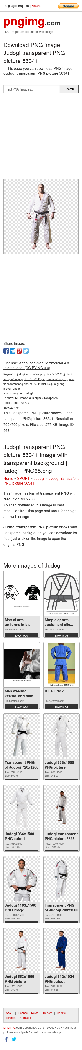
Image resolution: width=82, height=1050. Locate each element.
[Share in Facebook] (6, 351)
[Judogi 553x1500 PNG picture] (21, 950)
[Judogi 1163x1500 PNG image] (21, 879)
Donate (47, 1013)
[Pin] (19, 351)
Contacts (25, 1017)
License (23, 1013)
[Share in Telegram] (12, 351)
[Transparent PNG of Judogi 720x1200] (22, 736)
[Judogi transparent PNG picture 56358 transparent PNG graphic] (61, 807)
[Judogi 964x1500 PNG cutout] (22, 807)
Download (21, 635)
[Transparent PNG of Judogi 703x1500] (61, 879)
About (9, 1013)
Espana (36, 5)
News (34, 1013)
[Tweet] (26, 351)
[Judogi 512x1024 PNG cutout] (61, 950)
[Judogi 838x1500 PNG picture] (61, 736)
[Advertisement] (41, 138)
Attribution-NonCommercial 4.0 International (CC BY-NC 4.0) (36, 365)
